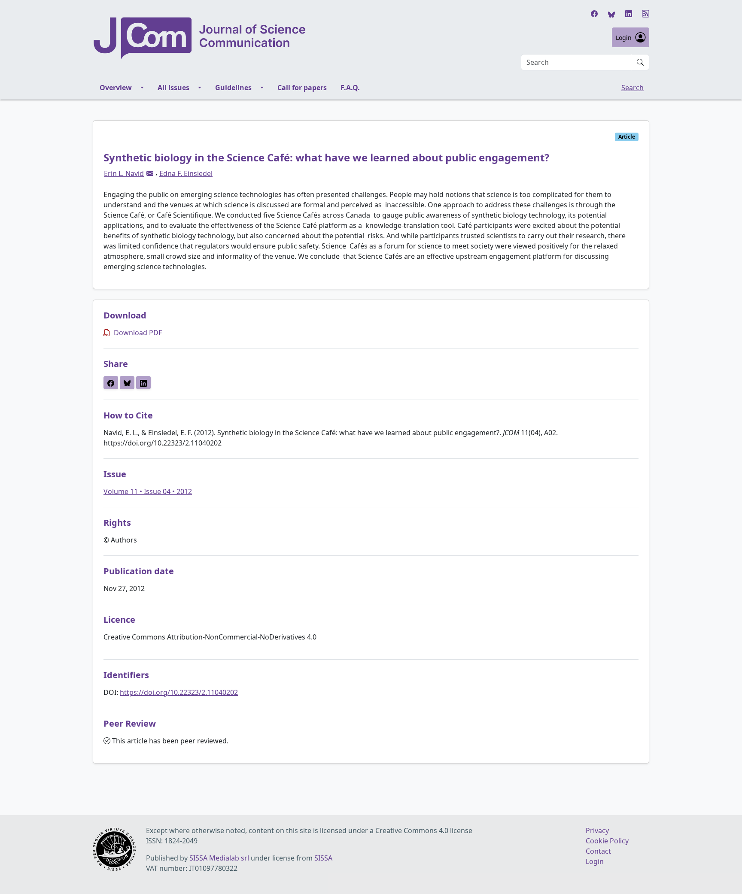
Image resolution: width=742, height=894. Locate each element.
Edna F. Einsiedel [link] (186, 173)
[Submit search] (640, 62)
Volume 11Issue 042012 (147, 491)
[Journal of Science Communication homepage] (200, 38)
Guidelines (233, 87)
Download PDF (138, 332)
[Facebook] (594, 14)
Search (632, 87)
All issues (173, 87)
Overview (116, 87)
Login (624, 37)
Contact (598, 851)
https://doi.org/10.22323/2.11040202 (179, 692)
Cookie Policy (607, 841)
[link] (150, 173)
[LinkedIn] (628, 14)
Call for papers (302, 87)
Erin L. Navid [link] (124, 173)
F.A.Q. (350, 87)
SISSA (323, 858)
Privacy (597, 830)
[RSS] (645, 14)
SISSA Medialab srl (219, 858)
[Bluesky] (611, 14)
